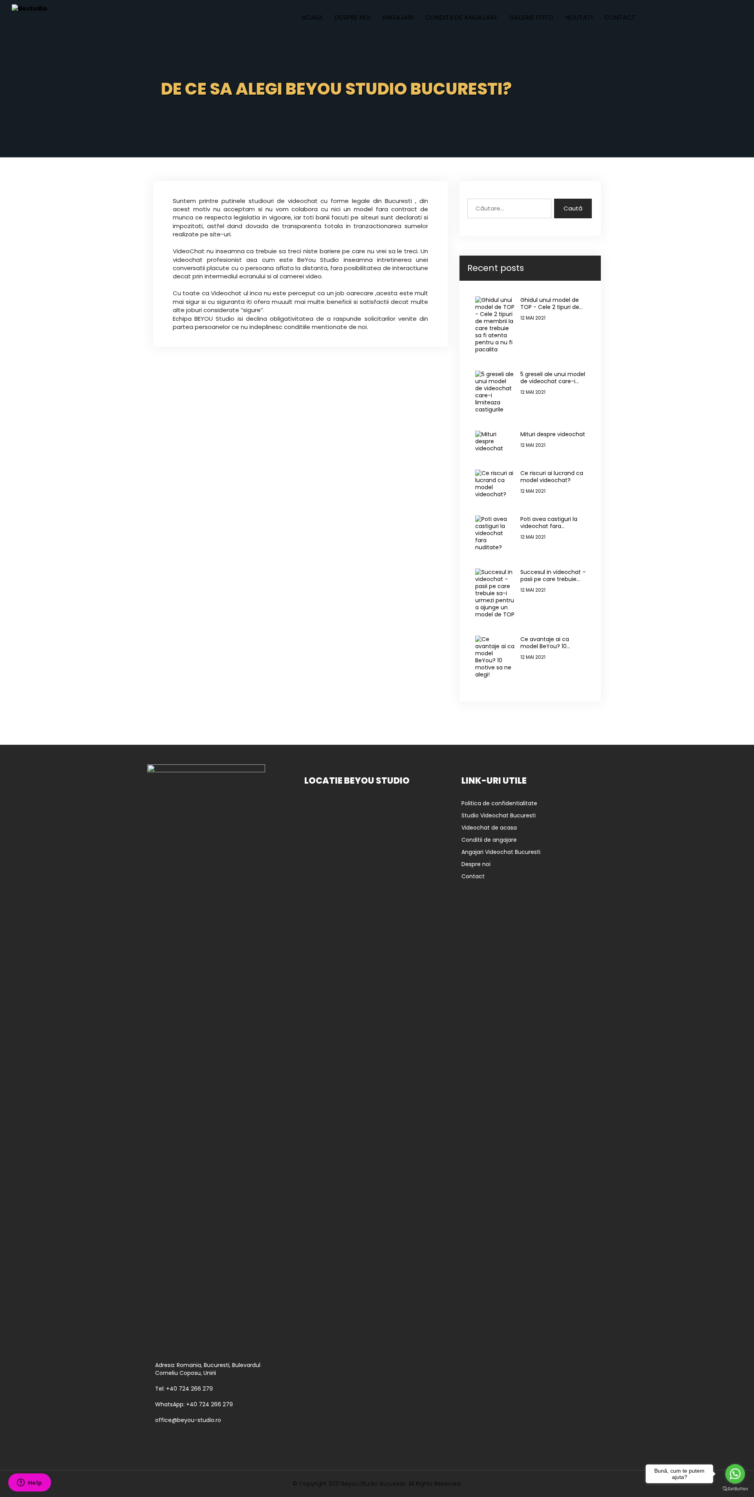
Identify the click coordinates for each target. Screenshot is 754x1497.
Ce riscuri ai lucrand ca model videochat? (551, 477)
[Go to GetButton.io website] (735, 1489)
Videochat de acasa (489, 828)
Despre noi (352, 17)
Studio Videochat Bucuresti (498, 815)
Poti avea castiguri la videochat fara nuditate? (548, 522)
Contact (619, 17)
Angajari (398, 17)
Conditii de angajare (461, 17)
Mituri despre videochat (552, 434)
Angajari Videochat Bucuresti (500, 852)
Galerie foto (531, 17)
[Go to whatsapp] (735, 1474)
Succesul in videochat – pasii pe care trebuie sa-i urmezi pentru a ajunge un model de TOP (553, 575)
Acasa (312, 17)
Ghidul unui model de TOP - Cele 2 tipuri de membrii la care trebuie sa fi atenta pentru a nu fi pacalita (553, 303)
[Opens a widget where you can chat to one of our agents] (29, 1483)
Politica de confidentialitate (499, 803)
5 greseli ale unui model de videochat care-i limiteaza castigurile (552, 378)
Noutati (579, 17)
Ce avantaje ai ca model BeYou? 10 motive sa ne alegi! (546, 643)
